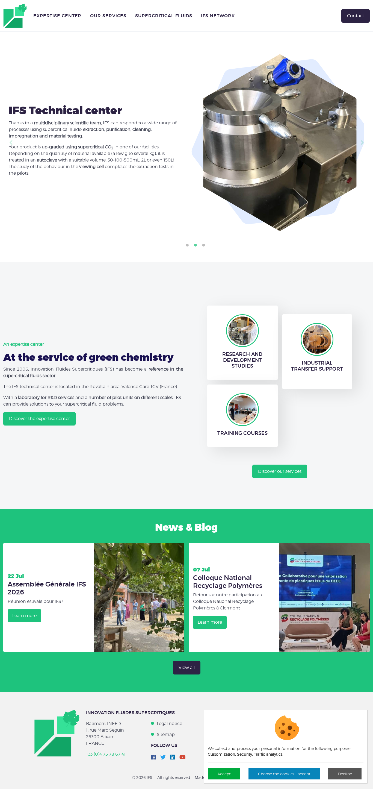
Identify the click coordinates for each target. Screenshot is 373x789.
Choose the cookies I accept (284, 774)
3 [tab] (203, 245)
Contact (355, 15)
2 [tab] (195, 245)
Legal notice (169, 723)
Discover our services (279, 471)
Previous (10, 142)
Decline (345, 774)
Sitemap (166, 734)
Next (362, 142)
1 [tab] (187, 245)
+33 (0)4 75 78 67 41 (106, 754)
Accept (223, 774)
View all (187, 667)
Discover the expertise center (39, 418)
